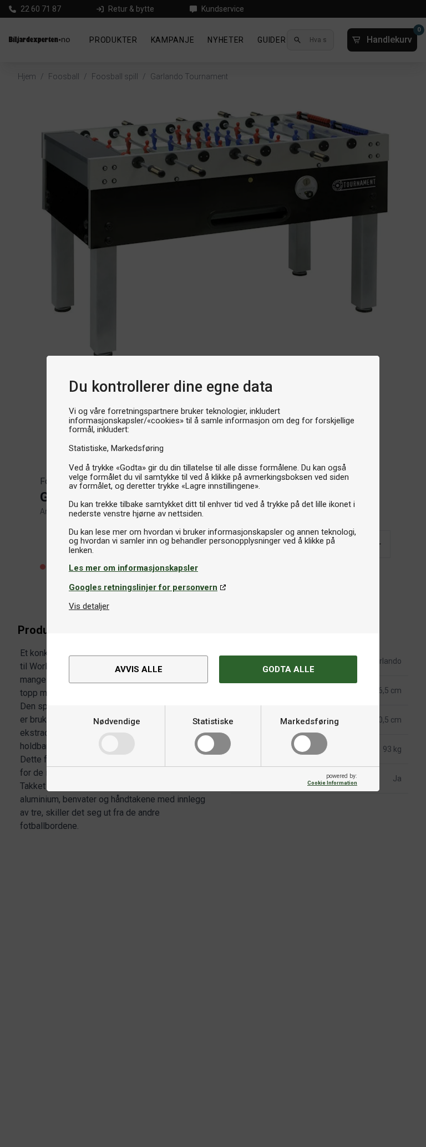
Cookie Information (332, 783)
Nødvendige (116, 721)
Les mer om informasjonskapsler (133, 568)
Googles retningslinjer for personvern (143, 587)
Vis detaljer (89, 606)
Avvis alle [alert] (139, 669)
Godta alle (288, 669)
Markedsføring (309, 721)
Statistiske (213, 721)
